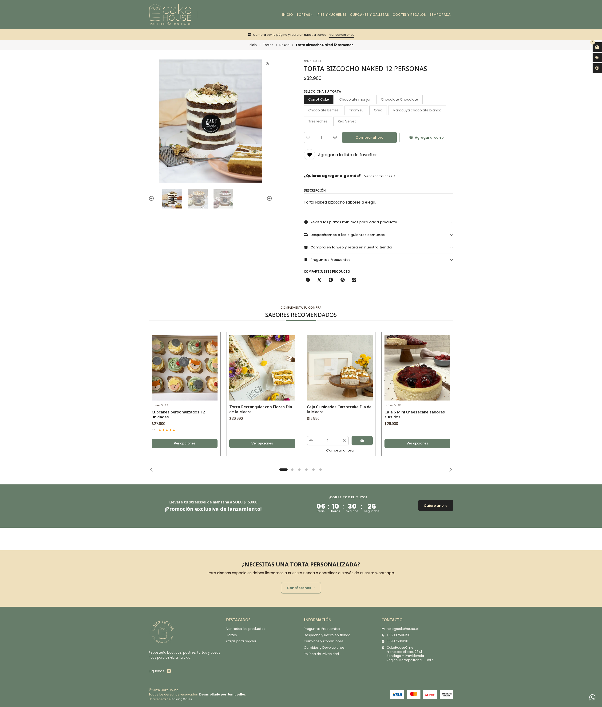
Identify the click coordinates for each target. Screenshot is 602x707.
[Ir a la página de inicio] (170, 14)
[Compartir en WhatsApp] (331, 280)
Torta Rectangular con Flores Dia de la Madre (260, 409)
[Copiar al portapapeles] (354, 280)
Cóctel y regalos (409, 14)
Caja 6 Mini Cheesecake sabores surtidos (414, 414)
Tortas (303, 14)
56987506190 (397, 641)
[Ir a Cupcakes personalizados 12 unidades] (185, 368)
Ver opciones (184, 443)
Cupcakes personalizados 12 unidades (178, 414)
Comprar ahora (370, 137)
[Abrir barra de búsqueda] (597, 58)
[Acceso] (597, 68)
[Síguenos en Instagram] (168, 671)
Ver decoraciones (378, 176)
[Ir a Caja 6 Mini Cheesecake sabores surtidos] (417, 368)
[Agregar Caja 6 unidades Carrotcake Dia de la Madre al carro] (362, 440)
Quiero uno (434, 505)
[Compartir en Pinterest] (342, 280)
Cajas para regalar (241, 641)
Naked (284, 45)
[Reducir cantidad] (308, 137)
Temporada (440, 14)
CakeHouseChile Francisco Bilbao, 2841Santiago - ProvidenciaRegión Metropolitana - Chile (410, 653)
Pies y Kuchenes (331, 14)
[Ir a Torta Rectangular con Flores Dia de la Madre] (262, 368)
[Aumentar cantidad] (335, 137)
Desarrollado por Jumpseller (222, 694)
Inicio (287, 14)
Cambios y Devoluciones (324, 647)
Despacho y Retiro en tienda (327, 635)
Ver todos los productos (245, 628)
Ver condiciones (341, 35)
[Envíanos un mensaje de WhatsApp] (592, 697)
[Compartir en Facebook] (308, 280)
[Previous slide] (152, 198)
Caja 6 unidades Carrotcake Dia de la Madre (339, 409)
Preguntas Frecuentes (322, 628)
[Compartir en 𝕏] (319, 280)
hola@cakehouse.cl (403, 628)
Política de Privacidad (321, 654)
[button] (283, 469)
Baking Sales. (182, 699)
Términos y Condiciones (324, 641)
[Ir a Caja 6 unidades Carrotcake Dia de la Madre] (340, 368)
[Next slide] (268, 198)
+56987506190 (398, 635)
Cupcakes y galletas (369, 14)
